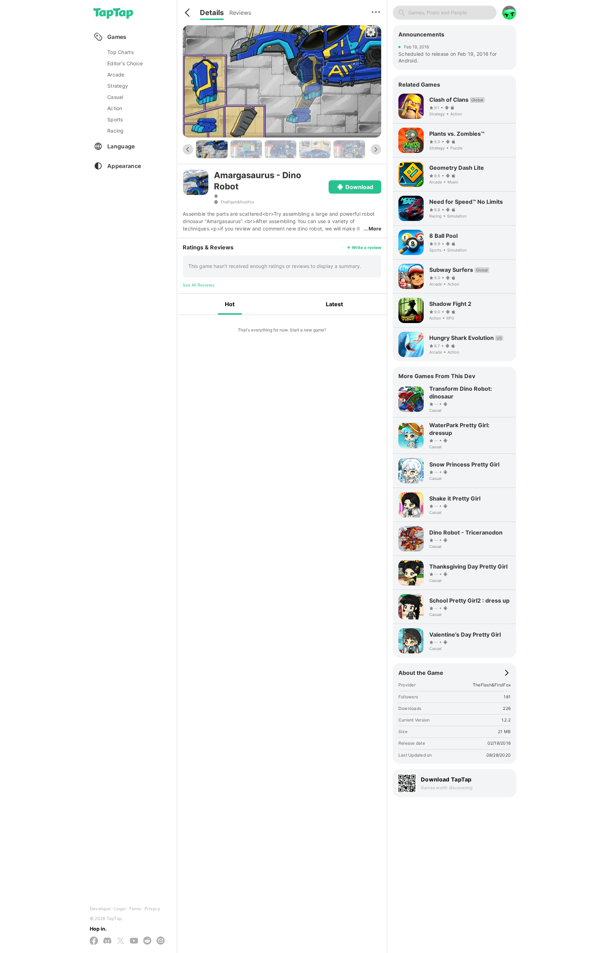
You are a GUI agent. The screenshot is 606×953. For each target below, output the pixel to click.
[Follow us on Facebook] (94, 941)
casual (115, 97)
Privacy (152, 908)
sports (115, 119)
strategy (117, 86)
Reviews (240, 12)
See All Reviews (198, 285)
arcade (115, 75)
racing (115, 131)
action (114, 108)
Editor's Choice (125, 63)
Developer (100, 908)
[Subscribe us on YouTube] (134, 941)
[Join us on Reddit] (147, 941)
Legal (120, 908)
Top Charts (120, 52)
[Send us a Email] (160, 941)
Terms (135, 908)
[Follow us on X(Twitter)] (120, 941)
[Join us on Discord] (107, 941)
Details (212, 12)
